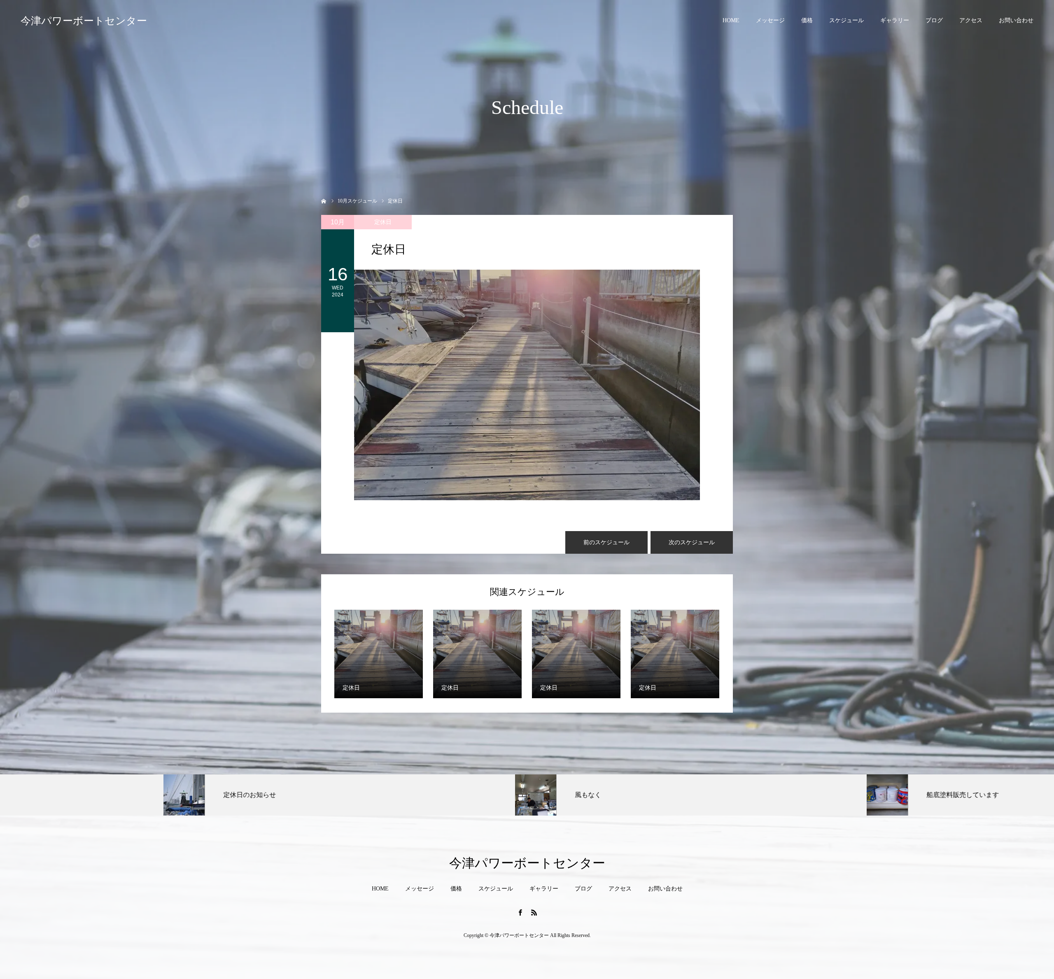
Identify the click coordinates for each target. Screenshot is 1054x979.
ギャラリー (894, 20)
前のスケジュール (606, 542)
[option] (176, 795)
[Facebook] (520, 912)
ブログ (934, 20)
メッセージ (770, 20)
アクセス (970, 20)
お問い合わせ (1016, 20)
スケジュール (846, 20)
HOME (731, 20)
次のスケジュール (692, 542)
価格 (807, 20)
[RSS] (534, 912)
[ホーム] (323, 200)
